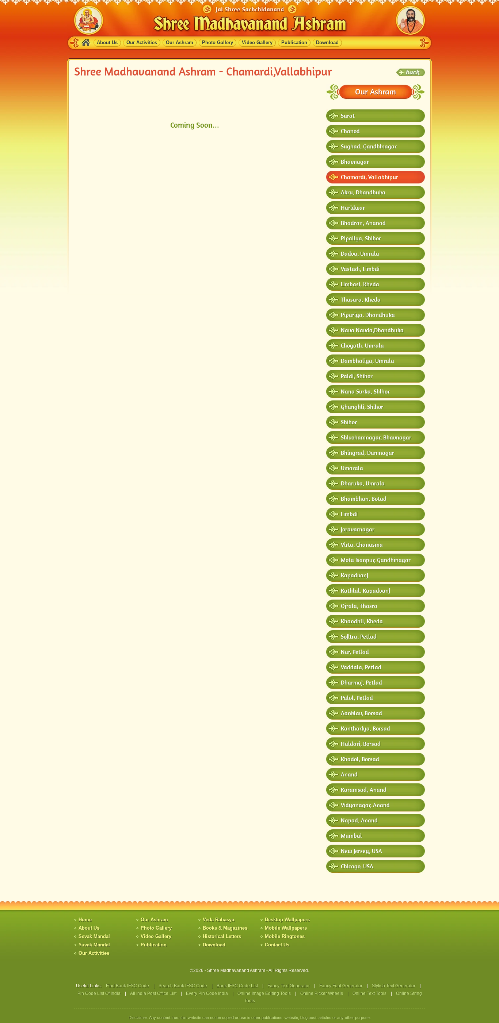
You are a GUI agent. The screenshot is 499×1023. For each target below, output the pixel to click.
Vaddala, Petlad (361, 667)
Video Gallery (257, 42)
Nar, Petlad (355, 651)
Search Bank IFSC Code (183, 985)
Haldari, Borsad (361, 743)
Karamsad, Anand (363, 789)
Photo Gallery (217, 42)
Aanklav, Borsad (361, 713)
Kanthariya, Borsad (365, 728)
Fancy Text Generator (288, 985)
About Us (107, 42)
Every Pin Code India (207, 993)
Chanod (350, 131)
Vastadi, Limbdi (360, 268)
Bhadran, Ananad (363, 222)
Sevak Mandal (94, 936)
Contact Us (277, 945)
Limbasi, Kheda (360, 284)
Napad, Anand (359, 820)
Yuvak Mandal (94, 945)
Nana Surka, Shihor (365, 391)
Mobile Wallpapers (286, 928)
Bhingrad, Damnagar (367, 452)
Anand (349, 774)
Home (85, 919)
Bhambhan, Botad (363, 498)
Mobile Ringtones (285, 936)
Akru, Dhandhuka (363, 192)
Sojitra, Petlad (359, 636)
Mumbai (351, 835)
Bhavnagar (355, 161)
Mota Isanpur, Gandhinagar (376, 559)
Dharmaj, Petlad (361, 682)
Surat (348, 115)
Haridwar (353, 207)
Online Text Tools (369, 993)
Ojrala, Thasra (359, 605)
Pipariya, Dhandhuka (368, 314)
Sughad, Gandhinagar (369, 146)
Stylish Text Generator (393, 985)
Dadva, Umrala (360, 253)
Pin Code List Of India (99, 993)
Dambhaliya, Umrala (367, 360)
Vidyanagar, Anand (365, 805)
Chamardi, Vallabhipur (369, 177)
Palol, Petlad (357, 697)
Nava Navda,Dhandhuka (372, 330)
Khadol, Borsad (360, 759)
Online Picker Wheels (321, 993)
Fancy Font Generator (340, 985)
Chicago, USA (357, 866)
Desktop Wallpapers (287, 919)
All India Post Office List (153, 993)
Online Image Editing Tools (264, 993)
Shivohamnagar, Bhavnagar (376, 437)
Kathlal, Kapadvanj (365, 590)
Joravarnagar (357, 529)
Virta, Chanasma (362, 544)
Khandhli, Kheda (362, 621)
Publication (294, 42)
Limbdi (349, 514)
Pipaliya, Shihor (361, 238)
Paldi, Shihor (357, 376)
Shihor (349, 422)
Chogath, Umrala (362, 345)
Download (327, 42)
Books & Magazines (225, 928)
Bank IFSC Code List (237, 985)
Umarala (352, 468)
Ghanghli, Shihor (362, 406)
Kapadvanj (354, 575)
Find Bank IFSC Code (127, 985)
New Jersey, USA (361, 851)
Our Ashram (179, 42)
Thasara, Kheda (361, 299)
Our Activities (141, 42)
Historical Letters (222, 936)
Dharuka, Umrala (363, 483)
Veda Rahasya (218, 919)
